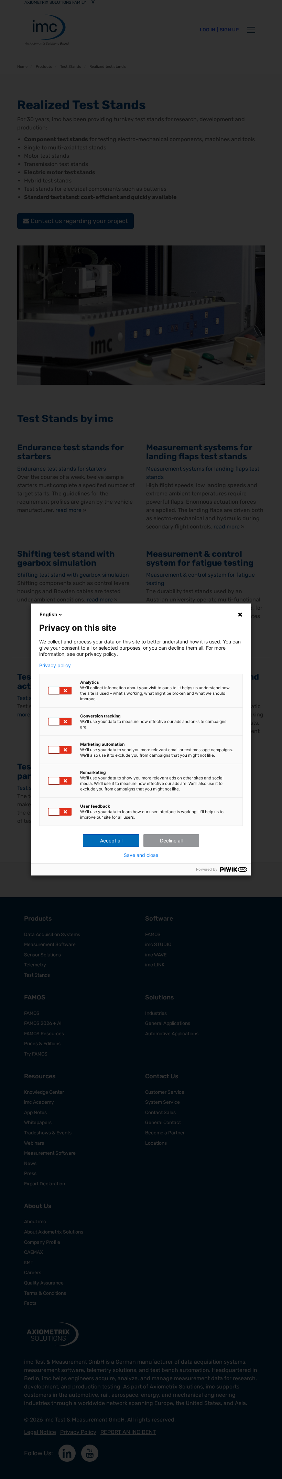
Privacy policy (55, 665)
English (48, 614)
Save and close (141, 855)
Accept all (111, 840)
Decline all (171, 840)
